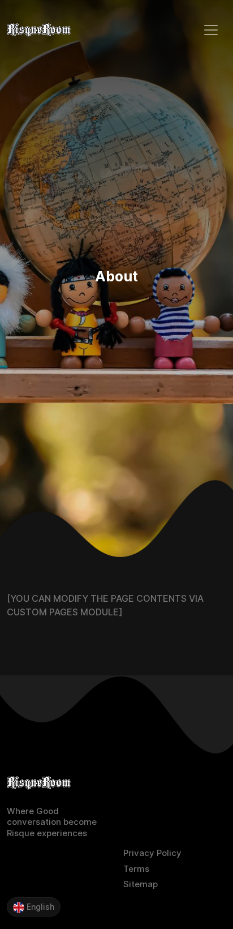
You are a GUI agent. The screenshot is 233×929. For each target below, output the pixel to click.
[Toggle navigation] (211, 30)
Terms (136, 868)
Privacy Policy (152, 852)
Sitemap (140, 884)
